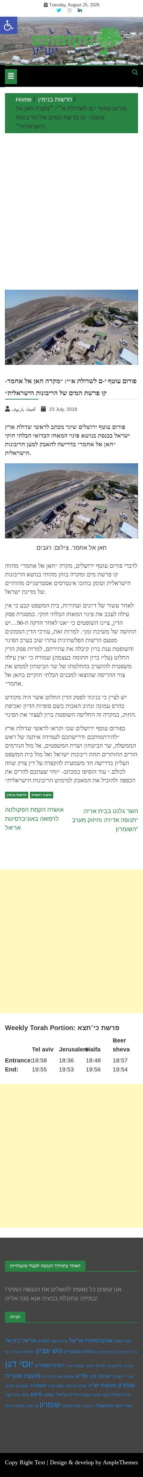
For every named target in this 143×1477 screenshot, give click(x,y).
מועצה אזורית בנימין (58, 1377)
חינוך (90, 1366)
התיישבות (115, 1366)
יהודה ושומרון (50, 1365)
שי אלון (32, 1406)
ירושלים (119, 1377)
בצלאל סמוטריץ (79, 1351)
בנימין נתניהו (107, 1352)
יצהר (130, 1377)
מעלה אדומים (76, 1386)
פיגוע (36, 1394)
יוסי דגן (19, 1363)
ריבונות (88, 1406)
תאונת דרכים (15, 1406)
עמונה (49, 1395)
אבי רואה (122, 1341)
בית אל (13, 1340)
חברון (101, 1365)
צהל (16, 1395)
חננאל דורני (75, 1366)
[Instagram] (70, 10)
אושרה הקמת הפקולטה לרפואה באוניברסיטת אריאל (34, 818)
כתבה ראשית (42, 795)
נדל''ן (127, 1395)
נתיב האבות (91, 1395)
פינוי (25, 1395)
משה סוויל (56, 1386)
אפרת (43, 1340)
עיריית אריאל (67, 1394)
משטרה (38, 1385)
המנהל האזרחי (22, 1352)
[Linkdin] (80, 10)
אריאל (29, 1340)
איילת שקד (59, 1341)
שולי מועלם (71, 1406)
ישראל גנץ (100, 1376)
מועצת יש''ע (102, 1385)
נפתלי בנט (112, 1395)
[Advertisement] (71, 208)
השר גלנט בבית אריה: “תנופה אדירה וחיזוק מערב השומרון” (105, 820)
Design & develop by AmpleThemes (94, 1462)
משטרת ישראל (16, 1386)
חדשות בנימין (17, 795)
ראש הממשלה (109, 1405)
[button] (8, 25)
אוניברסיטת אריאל (91, 1340)
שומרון (50, 1404)
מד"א (81, 1376)
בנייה (133, 1352)
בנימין (123, 1352)
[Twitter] (60, 10)
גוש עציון (49, 1350)
